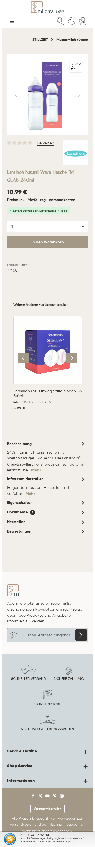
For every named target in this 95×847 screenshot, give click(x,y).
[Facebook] (33, 797)
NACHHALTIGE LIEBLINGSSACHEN (47, 729)
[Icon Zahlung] (69, 673)
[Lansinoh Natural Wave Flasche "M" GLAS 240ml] (47, 94)
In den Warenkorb (48, 242)
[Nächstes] (78, 94)
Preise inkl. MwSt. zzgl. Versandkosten (41, 200)
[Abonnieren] (81, 635)
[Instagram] (62, 797)
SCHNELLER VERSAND (28, 678)
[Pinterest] (55, 797)
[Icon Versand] (28, 673)
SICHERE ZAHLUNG (69, 678)
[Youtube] (48, 797)
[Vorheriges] (16, 94)
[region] (47, 94)
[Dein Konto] (71, 21)
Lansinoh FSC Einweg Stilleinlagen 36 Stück (47, 393)
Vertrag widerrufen (47, 809)
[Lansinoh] (75, 152)
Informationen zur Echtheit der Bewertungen (46, 841)
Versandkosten (21, 824)
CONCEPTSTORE (47, 704)
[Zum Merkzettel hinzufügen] (76, 66)
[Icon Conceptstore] (47, 698)
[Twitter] (41, 797)
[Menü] (12, 21)
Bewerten (45, 143)
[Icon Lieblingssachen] (47, 723)
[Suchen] (60, 21)
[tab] (46, 456)
